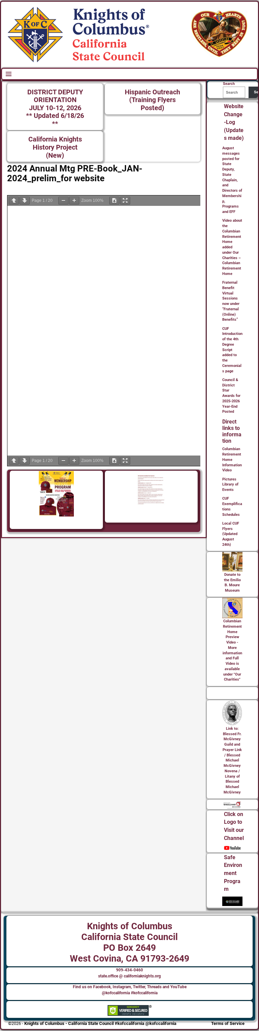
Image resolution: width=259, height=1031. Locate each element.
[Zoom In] (74, 201)
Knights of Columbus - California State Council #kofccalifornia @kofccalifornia (100, 1023)
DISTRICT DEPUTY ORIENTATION (55, 96)
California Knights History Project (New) (55, 147)
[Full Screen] (125, 201)
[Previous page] (14, 201)
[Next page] (25, 201)
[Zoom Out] (63, 201)
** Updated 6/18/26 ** (55, 120)
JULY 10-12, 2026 (55, 108)
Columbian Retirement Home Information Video (232, 459)
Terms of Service (227, 1023)
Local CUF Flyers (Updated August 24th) (230, 534)
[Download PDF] (114, 201)
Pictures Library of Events (230, 484)
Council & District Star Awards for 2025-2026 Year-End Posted (231, 396)
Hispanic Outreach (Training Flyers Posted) (152, 100)
